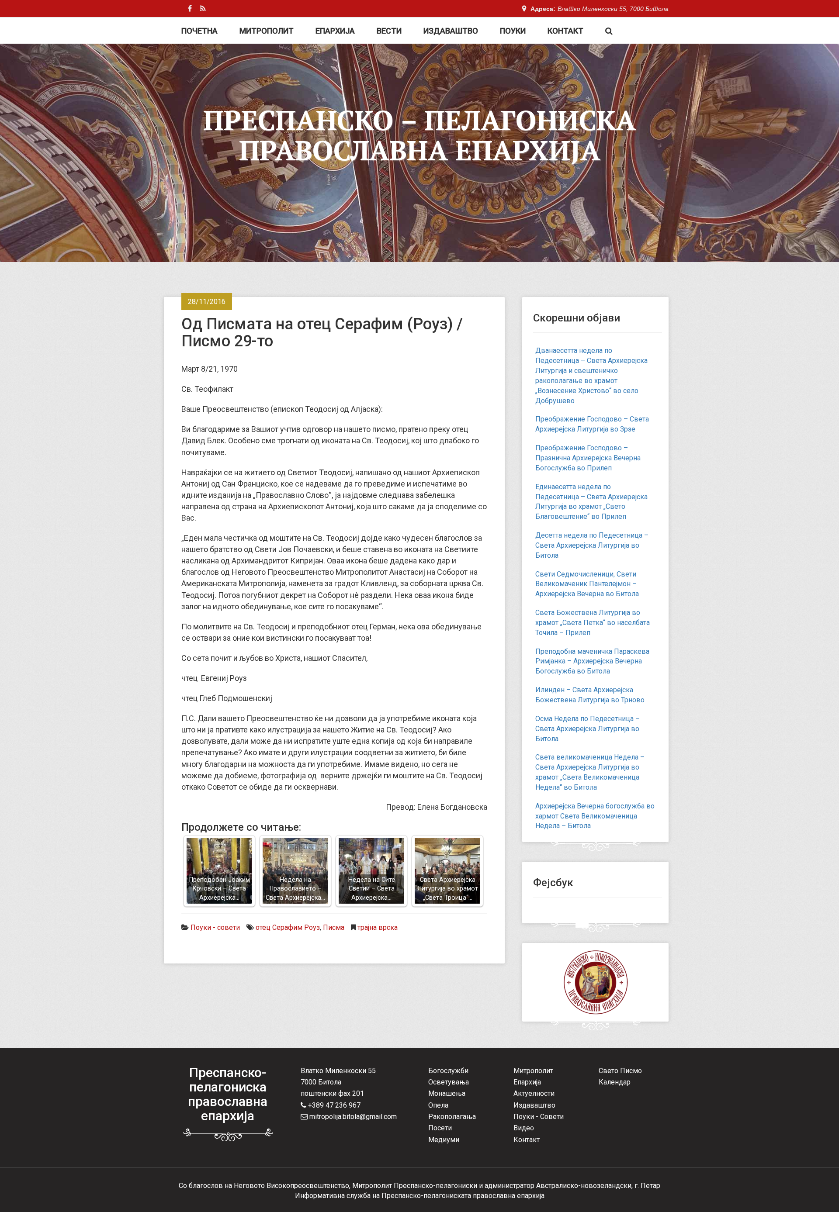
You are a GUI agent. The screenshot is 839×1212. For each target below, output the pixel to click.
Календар (615, 1082)
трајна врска (377, 927)
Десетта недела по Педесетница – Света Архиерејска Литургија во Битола (591, 545)
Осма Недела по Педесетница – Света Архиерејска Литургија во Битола (587, 729)
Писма (333, 927)
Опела (438, 1105)
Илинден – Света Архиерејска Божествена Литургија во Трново (590, 695)
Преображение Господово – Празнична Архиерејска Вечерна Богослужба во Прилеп (588, 458)
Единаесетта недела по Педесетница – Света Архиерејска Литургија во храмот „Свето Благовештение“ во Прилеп (591, 502)
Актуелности (534, 1093)
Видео (523, 1128)
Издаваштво (450, 30)
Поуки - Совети (538, 1116)
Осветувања (448, 1082)
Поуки (513, 30)
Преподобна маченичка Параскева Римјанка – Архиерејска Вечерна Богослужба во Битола (592, 661)
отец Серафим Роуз (288, 927)
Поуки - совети (215, 927)
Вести (389, 30)
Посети (440, 1128)
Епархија (335, 30)
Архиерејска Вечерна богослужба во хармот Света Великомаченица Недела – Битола (595, 816)
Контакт (565, 30)
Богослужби (448, 1071)
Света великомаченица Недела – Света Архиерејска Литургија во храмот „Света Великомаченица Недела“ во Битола (590, 772)
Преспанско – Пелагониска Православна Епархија (419, 135)
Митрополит (266, 30)
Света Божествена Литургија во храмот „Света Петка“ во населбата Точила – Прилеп (592, 622)
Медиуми (443, 1140)
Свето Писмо (620, 1071)
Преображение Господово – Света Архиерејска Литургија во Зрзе (592, 424)
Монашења (446, 1093)
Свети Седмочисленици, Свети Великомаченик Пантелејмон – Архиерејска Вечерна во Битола (587, 584)
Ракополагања (452, 1116)
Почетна (199, 30)
